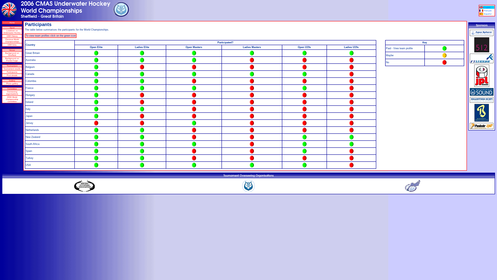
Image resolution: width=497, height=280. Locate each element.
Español (487, 14)
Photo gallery (12, 83)
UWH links (12, 45)
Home (12, 23)
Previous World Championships (12, 40)
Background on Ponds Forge (12, 59)
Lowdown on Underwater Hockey (12, 32)
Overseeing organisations (12, 93)
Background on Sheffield (12, 54)
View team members (96, 53)
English (487, 7)
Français (488, 11)
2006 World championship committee (12, 99)
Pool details (12, 75)
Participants (12, 72)
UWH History (12, 36)
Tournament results (12, 69)
